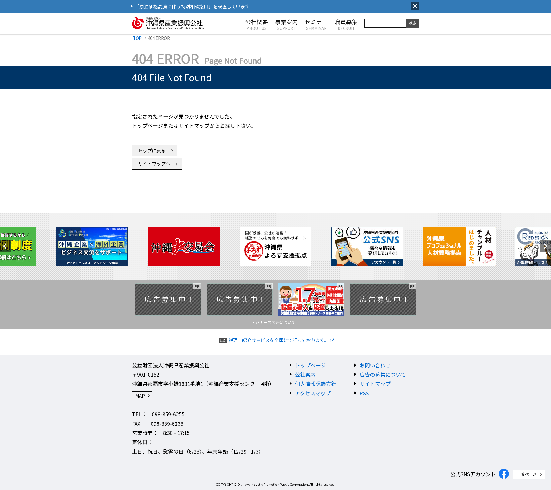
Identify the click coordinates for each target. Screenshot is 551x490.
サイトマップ (375, 383)
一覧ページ (527, 474)
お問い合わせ (375, 365)
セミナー (316, 24)
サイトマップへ (154, 163)
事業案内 (286, 24)
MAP (140, 395)
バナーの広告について (275, 322)
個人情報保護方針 (315, 383)
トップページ (310, 365)
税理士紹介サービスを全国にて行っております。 (278, 340)
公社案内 (305, 374)
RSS (364, 393)
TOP (137, 38)
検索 (412, 23)
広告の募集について (383, 374)
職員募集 (346, 24)
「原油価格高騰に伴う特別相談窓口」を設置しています (192, 6)
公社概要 (256, 24)
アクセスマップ (313, 393)
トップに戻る (152, 150)
